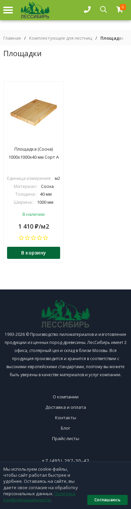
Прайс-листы (65, 438)
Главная (12, 38)
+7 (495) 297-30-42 (65, 461)
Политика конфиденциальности (39, 497)
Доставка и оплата (65, 407)
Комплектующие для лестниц (60, 38)
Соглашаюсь (107, 500)
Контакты (65, 418)
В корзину (33, 252)
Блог (65, 428)
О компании (66, 397)
